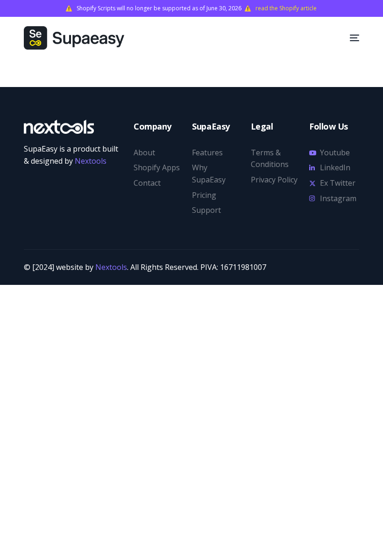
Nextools (89, 161)
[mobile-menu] (347, 38)
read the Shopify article (286, 8)
